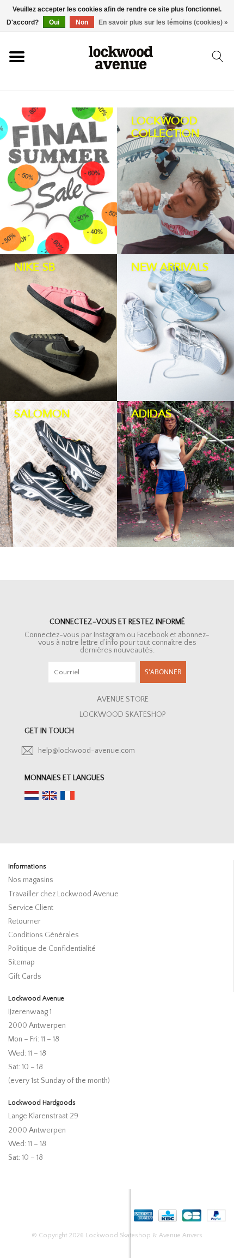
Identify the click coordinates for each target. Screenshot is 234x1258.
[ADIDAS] (175, 474)
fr (67, 795)
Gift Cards (24, 976)
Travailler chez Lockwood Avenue (63, 894)
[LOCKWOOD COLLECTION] (175, 180)
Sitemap (21, 962)
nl (31, 795)
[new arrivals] (175, 327)
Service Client (30, 907)
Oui (54, 22)
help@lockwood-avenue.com (86, 750)
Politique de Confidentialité (52, 948)
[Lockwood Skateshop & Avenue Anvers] (120, 56)
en (49, 795)
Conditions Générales (43, 935)
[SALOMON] (58, 474)
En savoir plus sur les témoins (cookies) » (163, 22)
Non (82, 22)
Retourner (24, 921)
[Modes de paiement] (142, 1213)
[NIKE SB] (58, 327)
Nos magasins (30, 880)
